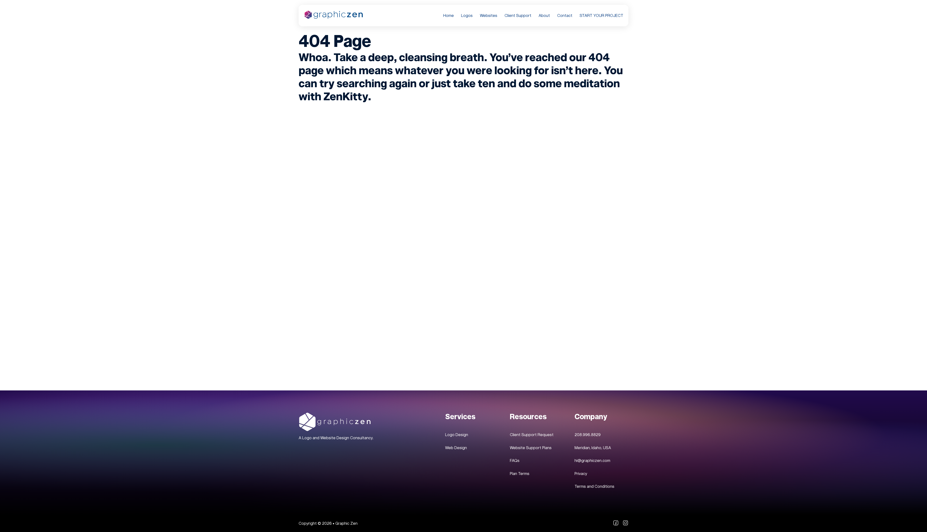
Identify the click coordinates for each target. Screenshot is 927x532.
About (544, 15)
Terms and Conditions (594, 486)
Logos (467, 15)
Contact (564, 15)
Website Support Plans (531, 447)
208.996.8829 (588, 434)
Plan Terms (519, 473)
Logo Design (456, 434)
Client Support (518, 15)
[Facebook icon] (616, 524)
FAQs (515, 460)
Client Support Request (532, 434)
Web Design (456, 447)
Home (448, 15)
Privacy (581, 473)
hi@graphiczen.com (592, 460)
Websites (488, 15)
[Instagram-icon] (625, 524)
